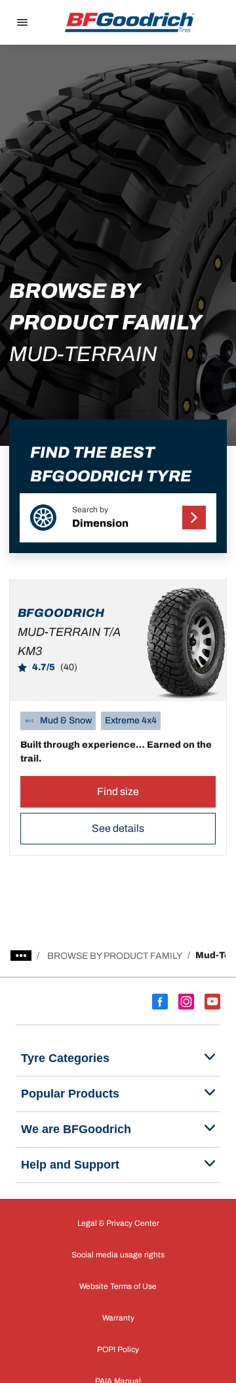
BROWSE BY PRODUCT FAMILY (114, 956)
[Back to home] (130, 22)
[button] (118, 518)
